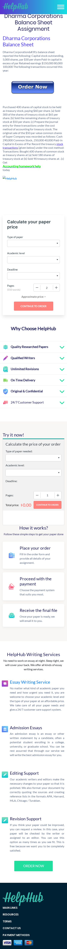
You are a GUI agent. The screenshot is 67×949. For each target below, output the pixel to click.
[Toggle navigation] (60, 7)
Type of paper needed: (19, 451)
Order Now (33, 866)
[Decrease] (37, 287)
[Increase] (56, 287)
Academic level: (15, 465)
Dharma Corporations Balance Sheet (26, 41)
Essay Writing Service (30, 682)
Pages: (10, 495)
